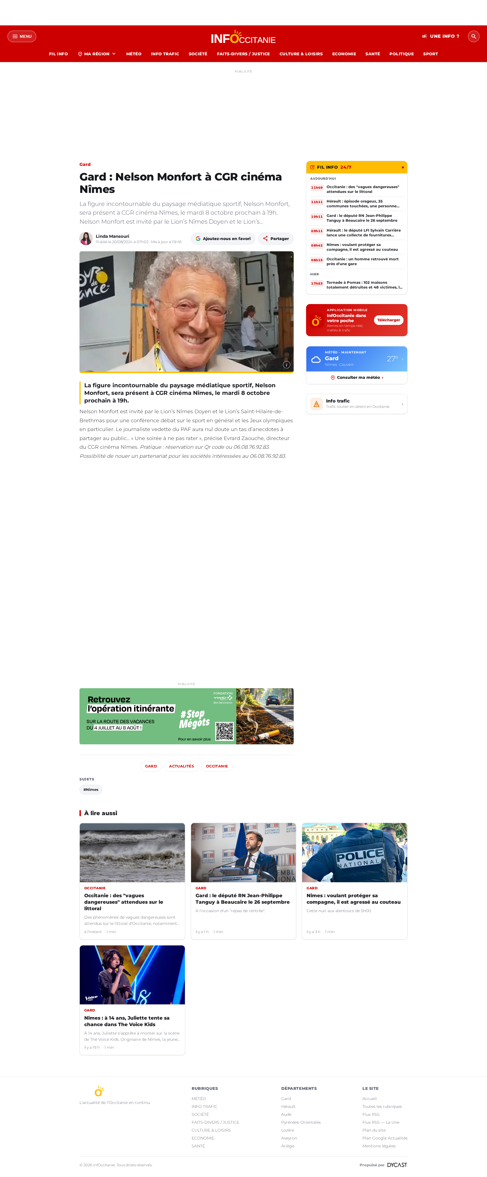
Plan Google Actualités (385, 1138)
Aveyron (289, 1138)
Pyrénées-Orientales (301, 1122)
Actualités (181, 766)
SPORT (430, 53)
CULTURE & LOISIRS (301, 53)
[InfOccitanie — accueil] (243, 36)
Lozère (287, 1130)
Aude (286, 1114)
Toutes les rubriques (382, 1106)
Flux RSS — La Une (380, 1122)
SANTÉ (373, 53)
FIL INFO (58, 53)
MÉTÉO (133, 53)
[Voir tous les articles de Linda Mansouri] (85, 238)
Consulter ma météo (360, 377)
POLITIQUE (401, 53)
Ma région (97, 53)
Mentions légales (379, 1146)
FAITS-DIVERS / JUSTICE (243, 53)
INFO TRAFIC (165, 53)
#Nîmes (90, 789)
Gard (84, 164)
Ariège (287, 1146)
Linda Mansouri (112, 236)
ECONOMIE (344, 53)
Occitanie (217, 766)
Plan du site (374, 1130)
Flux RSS (371, 1114)
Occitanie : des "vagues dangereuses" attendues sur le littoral (123, 902)
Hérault (288, 1106)
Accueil (369, 1098)
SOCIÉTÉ (198, 53)
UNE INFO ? (440, 36)
